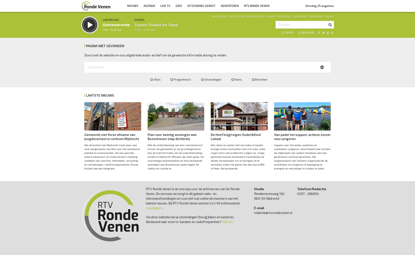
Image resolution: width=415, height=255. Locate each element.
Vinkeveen (300, 16)
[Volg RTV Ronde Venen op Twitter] (323, 32)
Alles (157, 79)
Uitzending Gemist (201, 6)
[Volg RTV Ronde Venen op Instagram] (332, 32)
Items (238, 79)
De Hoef (271, 16)
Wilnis (329, 16)
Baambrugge (255, 16)
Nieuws (132, 6)
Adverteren (230, 6)
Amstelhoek (236, 16)
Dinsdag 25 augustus (319, 6)
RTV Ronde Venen (257, 6)
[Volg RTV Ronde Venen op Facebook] (319, 32)
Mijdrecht (285, 16)
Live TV (165, 6)
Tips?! (289, 32)
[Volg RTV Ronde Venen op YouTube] (327, 32)
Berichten (261, 79)
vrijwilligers (154, 208)
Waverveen (316, 16)
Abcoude (221, 16)
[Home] (96, 6)
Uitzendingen (212, 79)
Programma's (182, 79)
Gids (179, 6)
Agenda (149, 6)
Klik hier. (228, 222)
